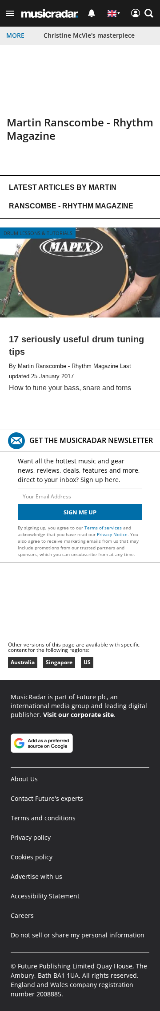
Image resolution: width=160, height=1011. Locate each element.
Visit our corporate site (78, 714)
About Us (24, 779)
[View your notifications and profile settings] (91, 13)
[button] (10, 13)
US (87, 662)
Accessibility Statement (45, 896)
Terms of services (103, 528)
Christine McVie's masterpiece (89, 35)
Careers (22, 915)
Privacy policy (31, 837)
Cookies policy (31, 857)
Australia (23, 662)
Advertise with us (36, 876)
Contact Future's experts (47, 798)
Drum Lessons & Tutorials (38, 233)
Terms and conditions (43, 818)
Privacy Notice (112, 534)
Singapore (59, 662)
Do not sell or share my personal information (77, 935)
